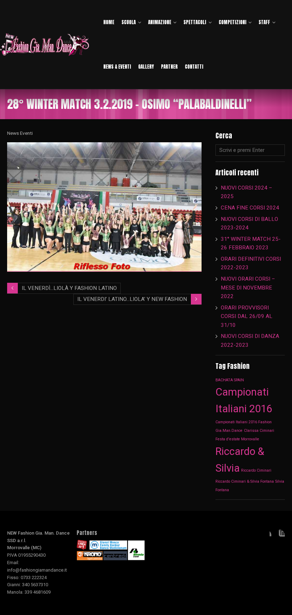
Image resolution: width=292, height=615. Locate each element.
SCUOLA (128, 22)
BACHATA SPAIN (229, 380)
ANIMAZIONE (159, 22)
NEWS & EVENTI (117, 66)
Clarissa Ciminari (259, 430)
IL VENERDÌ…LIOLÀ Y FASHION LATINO (69, 288)
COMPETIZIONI (232, 22)
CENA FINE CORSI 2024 (250, 208)
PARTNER (169, 66)
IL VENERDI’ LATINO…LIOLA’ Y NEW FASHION (132, 299)
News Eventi (20, 133)
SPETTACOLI (194, 22)
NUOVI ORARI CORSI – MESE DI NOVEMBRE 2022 (248, 287)
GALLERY (146, 66)
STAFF (264, 22)
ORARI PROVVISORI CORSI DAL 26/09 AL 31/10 (246, 316)
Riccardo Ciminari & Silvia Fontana (244, 481)
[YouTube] (279, 535)
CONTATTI (194, 66)
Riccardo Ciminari (256, 470)
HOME (108, 22)
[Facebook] (265, 535)
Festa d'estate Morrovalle (237, 439)
